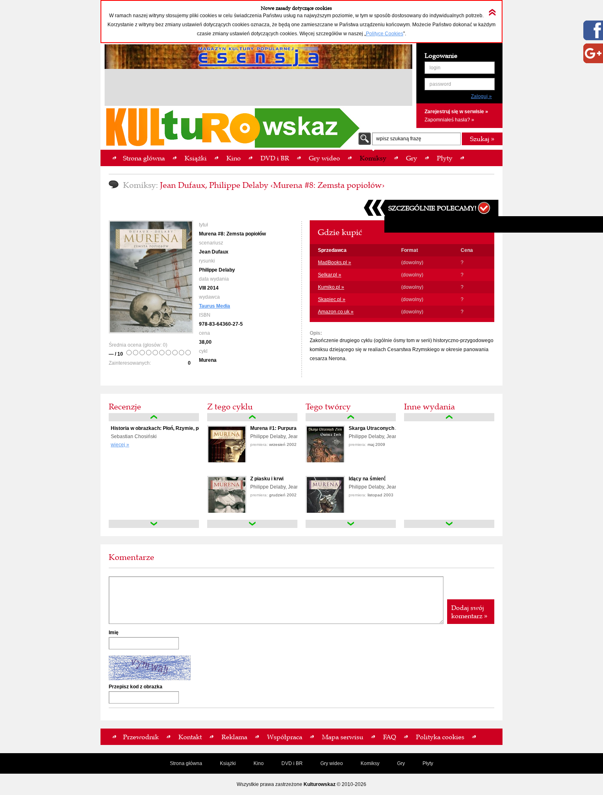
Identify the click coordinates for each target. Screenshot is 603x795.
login (435, 68)
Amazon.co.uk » (336, 312)
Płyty (428, 763)
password (440, 84)
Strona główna (186, 763)
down (154, 524)
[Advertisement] (258, 88)
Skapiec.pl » (331, 299)
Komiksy (370, 763)
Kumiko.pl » (331, 287)
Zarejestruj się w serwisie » (456, 111)
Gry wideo (331, 763)
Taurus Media (214, 306)
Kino (259, 763)
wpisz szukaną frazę (398, 139)
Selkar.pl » (329, 275)
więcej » (120, 445)
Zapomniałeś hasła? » (449, 120)
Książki (228, 763)
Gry (401, 763)
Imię (114, 632)
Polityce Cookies (384, 34)
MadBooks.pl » (334, 262)
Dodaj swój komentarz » (469, 611)
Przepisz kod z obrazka (135, 687)
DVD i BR (292, 763)
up (154, 417)
